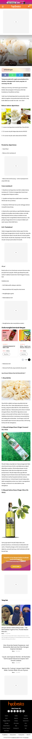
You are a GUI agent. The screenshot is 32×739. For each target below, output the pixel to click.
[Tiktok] (17, 711)
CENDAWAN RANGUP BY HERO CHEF (9, 347)
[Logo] (16, 6)
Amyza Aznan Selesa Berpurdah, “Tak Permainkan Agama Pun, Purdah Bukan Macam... (15, 629)
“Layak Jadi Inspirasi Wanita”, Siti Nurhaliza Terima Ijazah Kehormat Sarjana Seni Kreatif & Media (16, 658)
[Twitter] (15, 711)
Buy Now (6, 354)
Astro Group (26, 737)
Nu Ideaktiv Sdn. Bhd (15, 737)
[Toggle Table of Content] (26, 70)
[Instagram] (12, 711)
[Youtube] (20, 711)
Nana (3, 633)
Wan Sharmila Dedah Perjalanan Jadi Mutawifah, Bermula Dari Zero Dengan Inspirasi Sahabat (16, 647)
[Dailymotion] (23, 711)
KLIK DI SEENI (16, 566)
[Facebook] (9, 711)
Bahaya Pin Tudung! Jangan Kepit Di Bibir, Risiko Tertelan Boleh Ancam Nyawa (16, 669)
